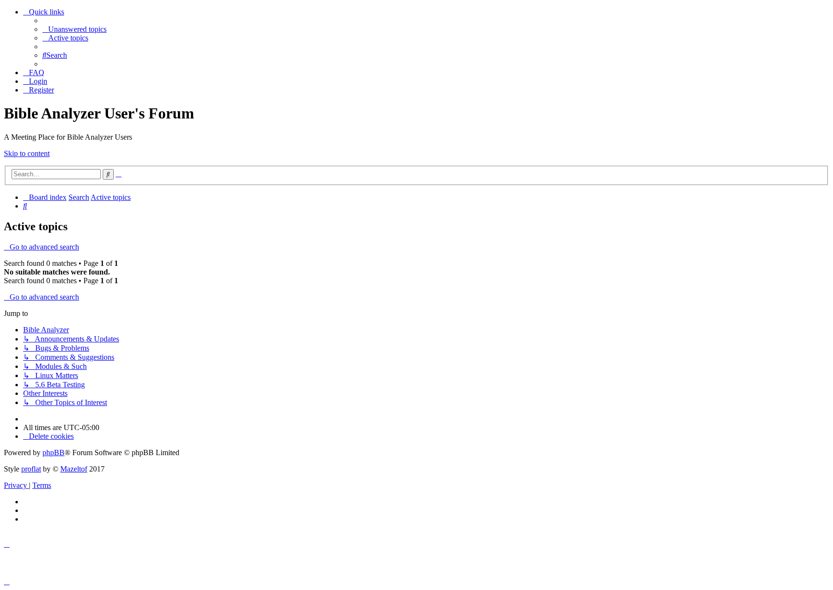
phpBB (53, 452)
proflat (31, 469)
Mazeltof (73, 469)
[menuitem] (74, 29)
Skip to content (27, 153)
